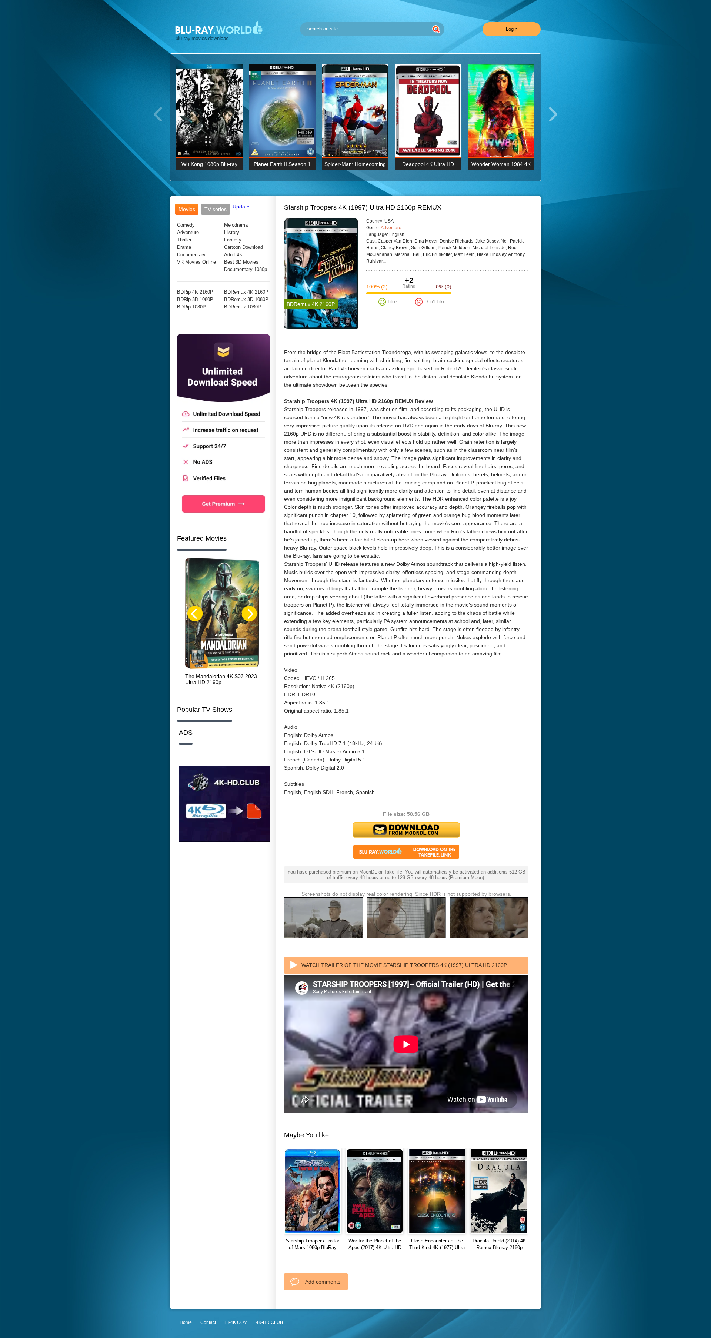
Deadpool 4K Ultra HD (428, 164)
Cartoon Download (243, 247)
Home (186, 1322)
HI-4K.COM (235, 1322)
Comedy (186, 225)
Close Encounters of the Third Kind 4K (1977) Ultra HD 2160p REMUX (437, 1247)
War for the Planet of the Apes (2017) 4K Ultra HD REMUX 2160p (374, 1247)
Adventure (188, 232)
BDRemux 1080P (242, 307)
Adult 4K (233, 254)
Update (241, 207)
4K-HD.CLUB (269, 1322)
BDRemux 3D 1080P (246, 299)
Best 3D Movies (241, 262)
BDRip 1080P (191, 307)
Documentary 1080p (245, 269)
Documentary (191, 254)
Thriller (184, 240)
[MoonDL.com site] (223, 518)
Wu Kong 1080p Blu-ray (209, 164)
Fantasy (232, 240)
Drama (184, 247)
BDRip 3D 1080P (195, 299)
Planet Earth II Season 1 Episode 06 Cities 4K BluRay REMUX (282, 165)
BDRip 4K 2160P (195, 292)
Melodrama (236, 225)
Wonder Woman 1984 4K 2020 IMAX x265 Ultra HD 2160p (501, 165)
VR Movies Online (196, 262)
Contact (208, 1322)
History (231, 232)
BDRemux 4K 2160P (246, 292)
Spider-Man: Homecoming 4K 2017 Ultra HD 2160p (355, 165)
